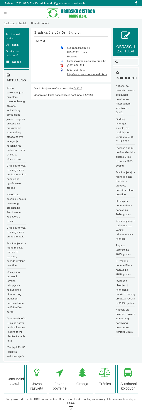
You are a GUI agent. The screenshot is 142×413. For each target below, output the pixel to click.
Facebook (16, 61)
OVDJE (78, 88)
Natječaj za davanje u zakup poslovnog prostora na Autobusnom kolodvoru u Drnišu (16, 207)
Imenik (14, 44)
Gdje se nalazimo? (12, 53)
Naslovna (9, 23)
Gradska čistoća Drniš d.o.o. (55, 398)
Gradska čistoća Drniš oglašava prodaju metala (16, 232)
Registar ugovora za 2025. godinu (123, 250)
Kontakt (22, 23)
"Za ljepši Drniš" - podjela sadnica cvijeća (16, 352)
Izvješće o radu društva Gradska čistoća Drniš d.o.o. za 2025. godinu (125, 156)
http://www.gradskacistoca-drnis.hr (87, 74)
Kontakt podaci (13, 36)
